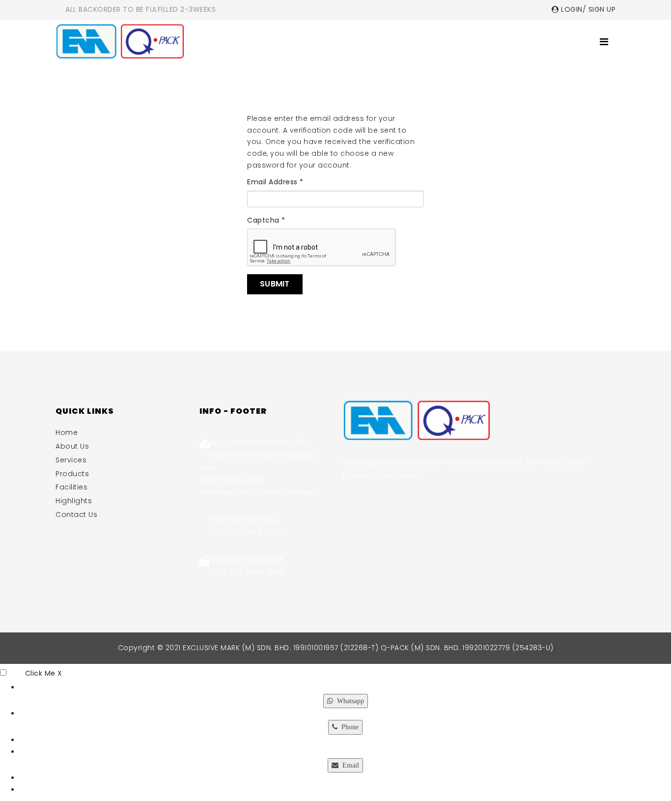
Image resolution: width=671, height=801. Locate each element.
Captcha (266, 220)
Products (376, 41)
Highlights (492, 41)
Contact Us (554, 41)
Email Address (275, 182)
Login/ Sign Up (587, 9)
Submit (275, 283)
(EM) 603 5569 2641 (244, 520)
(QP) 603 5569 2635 (245, 532)
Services (324, 41)
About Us (273, 41)
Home (228, 41)
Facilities (437, 41)
